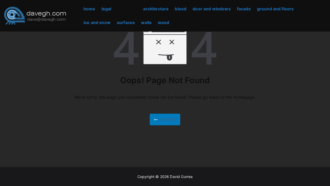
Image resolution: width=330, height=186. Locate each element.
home (89, 8)
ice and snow (97, 22)
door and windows (212, 8)
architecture (156, 8)
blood (180, 8)
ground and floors (275, 8)
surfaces (126, 22)
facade (244, 8)
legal (106, 8)
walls (146, 22)
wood (163, 22)
